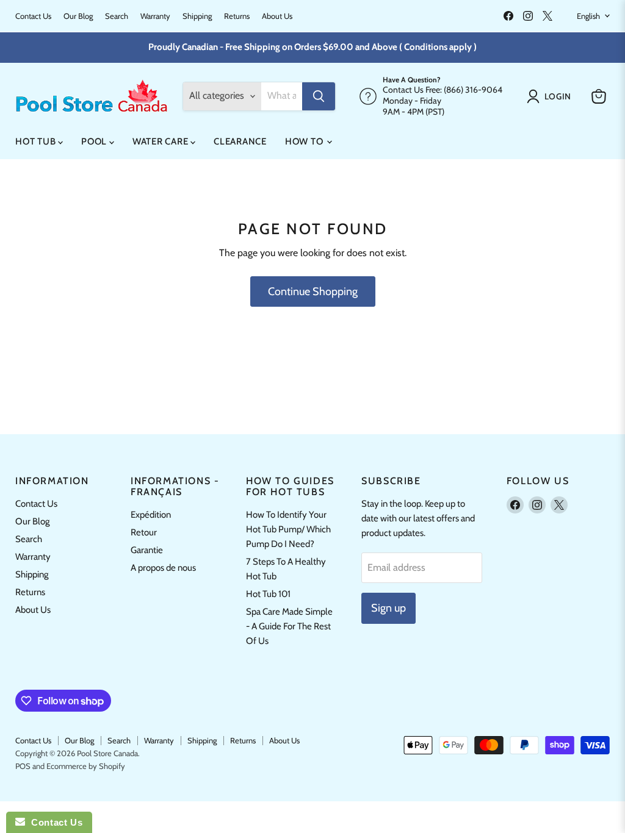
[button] (551, 96)
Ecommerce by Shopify (85, 766)
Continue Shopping (313, 291)
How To (305, 141)
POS (23, 766)
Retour (144, 532)
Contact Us (33, 16)
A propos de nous (163, 567)
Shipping (197, 16)
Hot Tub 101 (268, 593)
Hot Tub (36, 141)
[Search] (318, 96)
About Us (277, 16)
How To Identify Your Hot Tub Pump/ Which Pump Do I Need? (288, 529)
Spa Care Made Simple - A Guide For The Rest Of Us (289, 626)
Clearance (240, 141)
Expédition (151, 514)
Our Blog (78, 16)
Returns (237, 16)
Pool (95, 141)
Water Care (161, 141)
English (588, 16)
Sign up (388, 608)
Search (116, 16)
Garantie (147, 550)
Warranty (155, 16)
